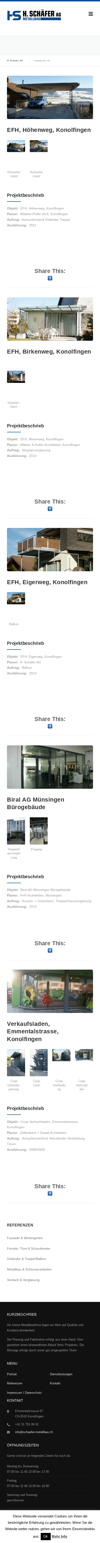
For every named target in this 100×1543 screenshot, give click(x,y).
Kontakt (55, 1383)
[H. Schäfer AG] (34, 16)
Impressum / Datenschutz (24, 1392)
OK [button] (45, 1536)
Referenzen (14, 1383)
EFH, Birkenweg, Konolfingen (49, 351)
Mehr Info (59, 1536)
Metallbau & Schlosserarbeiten (29, 1269)
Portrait (12, 1374)
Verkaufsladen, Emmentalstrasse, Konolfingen (33, 1031)
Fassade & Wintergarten (25, 1238)
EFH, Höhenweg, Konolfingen (49, 130)
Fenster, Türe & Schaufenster (28, 1248)
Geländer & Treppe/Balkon (26, 1259)
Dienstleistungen (61, 1374)
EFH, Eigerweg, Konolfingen (47, 582)
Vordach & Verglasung (23, 1280)
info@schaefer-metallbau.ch (34, 1432)
